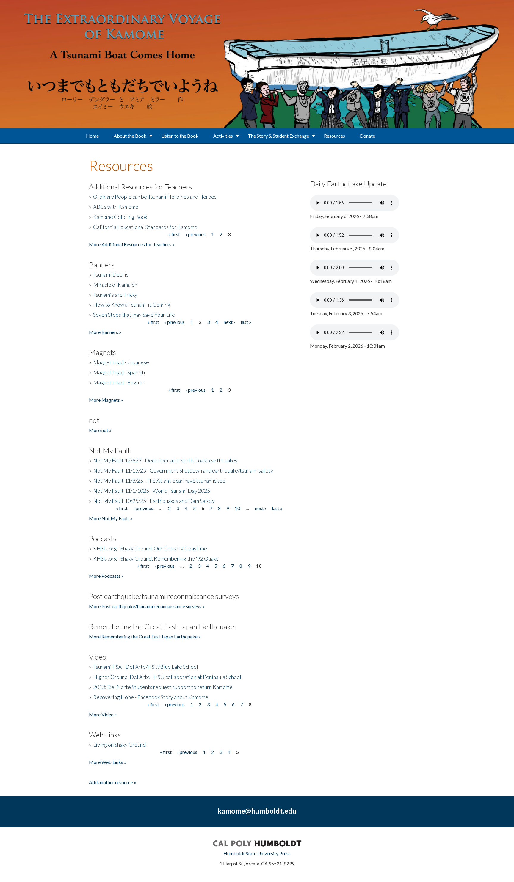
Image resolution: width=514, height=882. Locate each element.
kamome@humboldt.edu (257, 810)
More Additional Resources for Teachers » (132, 244)
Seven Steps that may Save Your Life (134, 314)
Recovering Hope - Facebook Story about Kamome (150, 697)
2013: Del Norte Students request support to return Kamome (163, 687)
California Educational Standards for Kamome (145, 227)
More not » (100, 430)
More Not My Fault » (110, 518)
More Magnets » (106, 400)
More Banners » (105, 332)
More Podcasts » (106, 576)
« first (174, 234)
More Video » (103, 714)
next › (229, 322)
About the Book (130, 136)
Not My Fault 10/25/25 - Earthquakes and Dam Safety (154, 501)
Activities (223, 136)
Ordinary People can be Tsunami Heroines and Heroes (155, 196)
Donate (367, 136)
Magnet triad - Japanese (121, 362)
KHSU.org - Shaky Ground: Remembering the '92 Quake (156, 558)
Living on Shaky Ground (119, 744)
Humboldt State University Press (257, 853)
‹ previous (196, 234)
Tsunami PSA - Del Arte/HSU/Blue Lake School (145, 666)
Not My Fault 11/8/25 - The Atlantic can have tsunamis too (159, 480)
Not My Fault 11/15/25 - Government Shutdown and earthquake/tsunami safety (183, 470)
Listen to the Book (179, 136)
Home (92, 136)
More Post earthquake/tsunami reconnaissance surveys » (147, 606)
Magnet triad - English (118, 382)
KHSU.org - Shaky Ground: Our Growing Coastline (150, 548)
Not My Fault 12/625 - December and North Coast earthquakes (165, 460)
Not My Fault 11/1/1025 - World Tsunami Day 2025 (151, 490)
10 (237, 508)
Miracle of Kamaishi (116, 284)
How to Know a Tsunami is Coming (131, 304)
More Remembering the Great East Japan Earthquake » (145, 636)
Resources (334, 136)
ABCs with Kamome (115, 206)
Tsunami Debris (110, 274)
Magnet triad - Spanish (119, 372)
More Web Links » (107, 762)
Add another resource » (112, 782)
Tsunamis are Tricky (115, 294)
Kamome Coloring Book (120, 217)
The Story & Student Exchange (278, 136)
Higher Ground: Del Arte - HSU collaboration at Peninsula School (167, 677)
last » (246, 322)
